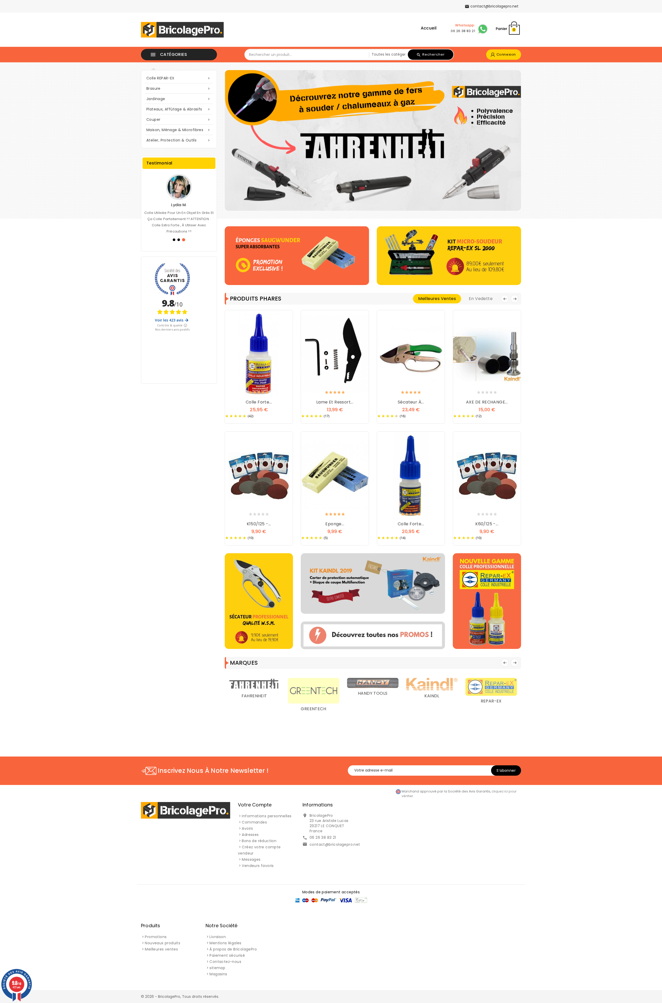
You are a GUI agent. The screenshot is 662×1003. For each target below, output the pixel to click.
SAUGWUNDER (491, 735)
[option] (373, 140)
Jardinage (178, 98)
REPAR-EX (432, 701)
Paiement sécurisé (227, 955)
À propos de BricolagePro (233, 949)
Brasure (178, 88)
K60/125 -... (486, 524)
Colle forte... (259, 402)
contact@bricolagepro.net (335, 844)
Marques (244, 663)
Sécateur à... (411, 402)
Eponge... (334, 524)
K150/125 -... (259, 524)
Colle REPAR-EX (178, 78)
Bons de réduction (259, 840)
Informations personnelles (266, 816)
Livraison (217, 936)
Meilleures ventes (161, 949)
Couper (178, 119)
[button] (248, 140)
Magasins (218, 974)
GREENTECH (254, 709)
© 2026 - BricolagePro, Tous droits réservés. (180, 996)
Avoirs (247, 828)
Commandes (254, 822)
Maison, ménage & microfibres (178, 129)
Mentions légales (225, 943)
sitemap (217, 967)
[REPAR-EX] (432, 686)
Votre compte (255, 805)
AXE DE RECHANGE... (487, 402)
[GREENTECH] (254, 690)
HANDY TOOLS (313, 693)
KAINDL (372, 696)
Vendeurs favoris (258, 865)
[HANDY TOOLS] (313, 682)
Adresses (250, 834)
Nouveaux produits (162, 943)
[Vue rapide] (264, 393)
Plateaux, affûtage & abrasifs (178, 109)
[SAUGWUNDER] (491, 703)
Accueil (429, 28)
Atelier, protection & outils (178, 140)
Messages (251, 859)
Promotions (156, 936)
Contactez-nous (225, 961)
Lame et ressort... (334, 402)
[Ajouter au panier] (253, 393)
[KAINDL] (372, 683)
